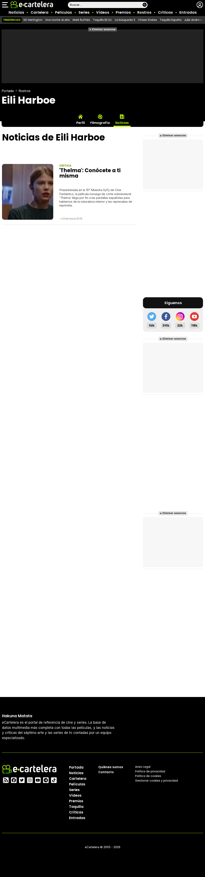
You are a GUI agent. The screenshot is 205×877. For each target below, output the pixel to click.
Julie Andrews (193, 20)
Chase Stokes (147, 20)
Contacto (106, 772)
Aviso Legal (142, 767)
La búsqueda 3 (125, 20)
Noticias (16, 12)
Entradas (188, 12)
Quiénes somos (110, 767)
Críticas (165, 12)
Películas (63, 12)
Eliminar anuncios (104, 29)
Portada (8, 91)
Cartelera (39, 12)
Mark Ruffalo (81, 20)
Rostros (144, 12)
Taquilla (76, 806)
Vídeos (102, 12)
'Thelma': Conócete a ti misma (90, 173)
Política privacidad (150, 771)
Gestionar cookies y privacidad (156, 781)
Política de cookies (148, 776)
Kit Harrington (33, 20)
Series (83, 12)
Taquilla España (170, 20)
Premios (123, 12)
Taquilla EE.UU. (102, 20)
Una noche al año (57, 20)
